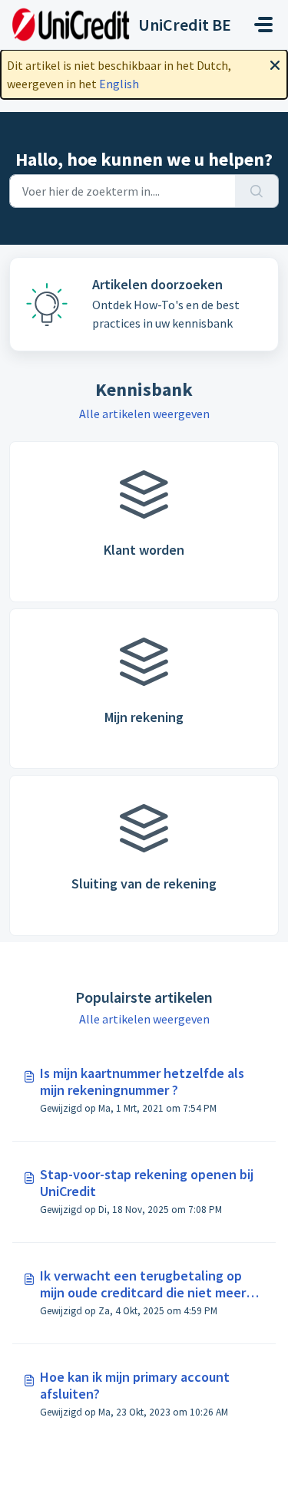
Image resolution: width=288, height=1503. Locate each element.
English (119, 83)
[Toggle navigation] (263, 24)
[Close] (275, 63)
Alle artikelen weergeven (144, 413)
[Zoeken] (257, 191)
